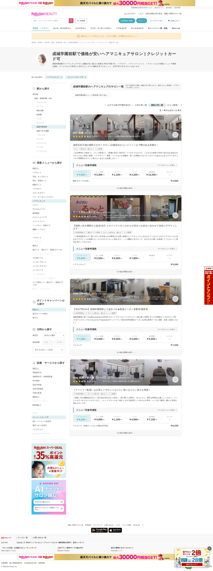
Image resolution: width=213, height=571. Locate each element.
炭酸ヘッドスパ (39, 229)
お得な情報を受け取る (153, 14)
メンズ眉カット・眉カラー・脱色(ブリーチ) (48, 283)
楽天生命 (169, 8)
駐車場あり (37, 405)
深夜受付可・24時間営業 (42, 377)
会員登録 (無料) (127, 21)
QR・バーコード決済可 (42, 421)
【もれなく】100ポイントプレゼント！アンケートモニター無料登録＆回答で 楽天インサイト (50, 542)
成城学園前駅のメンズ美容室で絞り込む (91, 95)
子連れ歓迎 (37, 393)
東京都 (46, 42)
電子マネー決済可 (40, 425)
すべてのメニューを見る (166, 165)
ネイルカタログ (137, 28)
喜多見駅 (40, 110)
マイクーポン (158, 21)
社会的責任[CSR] (30, 563)
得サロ (35, 318)
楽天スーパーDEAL (40, 314)
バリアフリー (38, 429)
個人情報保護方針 (15, 563)
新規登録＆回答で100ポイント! (141, 8)
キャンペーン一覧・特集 (158, 28)
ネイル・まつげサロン (62, 28)
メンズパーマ (38, 270)
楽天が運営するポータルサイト (122, 548)
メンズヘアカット (40, 262)
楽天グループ (159, 8)
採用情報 (41, 563)
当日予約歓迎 (38, 389)
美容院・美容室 (37, 42)
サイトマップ (97, 525)
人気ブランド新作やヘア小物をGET (70, 548)
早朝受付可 (37, 373)
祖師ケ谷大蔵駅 (42, 131)
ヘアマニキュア (101, 42)
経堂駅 (39, 115)
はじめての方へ (130, 14)
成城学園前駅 (73, 42)
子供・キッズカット (41, 177)
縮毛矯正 (36, 213)
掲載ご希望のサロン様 (172, 14)
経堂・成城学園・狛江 (59, 42)
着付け (35, 246)
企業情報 (4, 563)
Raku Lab (176, 28)
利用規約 (88, 525)
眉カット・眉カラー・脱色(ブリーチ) (47, 250)
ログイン (141, 21)
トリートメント (39, 221)
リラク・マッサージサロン (101, 28)
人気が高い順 (141, 105)
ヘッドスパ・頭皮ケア (41, 225)
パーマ (35, 205)
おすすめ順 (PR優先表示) (119, 105)
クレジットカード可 (87, 42)
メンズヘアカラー (40, 266)
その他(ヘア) (38, 258)
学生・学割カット (40, 181)
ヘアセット (37, 238)
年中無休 (36, 381)
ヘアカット (37, 172)
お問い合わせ (108, 525)
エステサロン (80, 28)
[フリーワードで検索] (71, 20)
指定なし (36, 168)
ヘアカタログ (121, 28)
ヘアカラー (37, 189)
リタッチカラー (39, 193)
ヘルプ (140, 14)
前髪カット (37, 185)
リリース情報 (126, 525)
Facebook (136, 525)
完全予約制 (37, 385)
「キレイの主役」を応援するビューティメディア (18, 548)
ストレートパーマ (40, 217)
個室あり (36, 397)
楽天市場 (177, 8)
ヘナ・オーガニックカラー (43, 197)
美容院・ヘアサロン (41, 28)
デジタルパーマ (39, 209)
